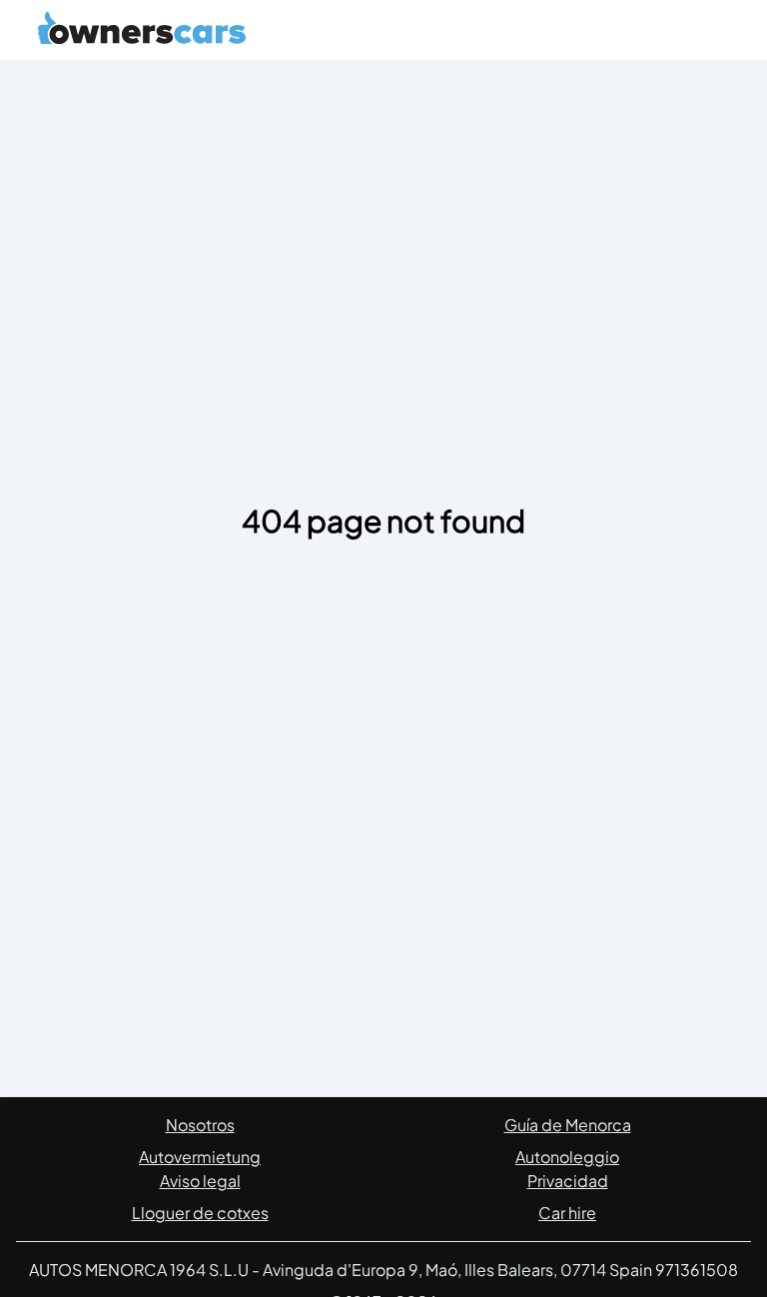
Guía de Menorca (567, 1124)
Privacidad (567, 1180)
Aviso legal (200, 1180)
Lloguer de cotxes (200, 1212)
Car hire (567, 1212)
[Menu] (711, 34)
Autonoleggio (567, 1156)
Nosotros (200, 1124)
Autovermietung (200, 1156)
